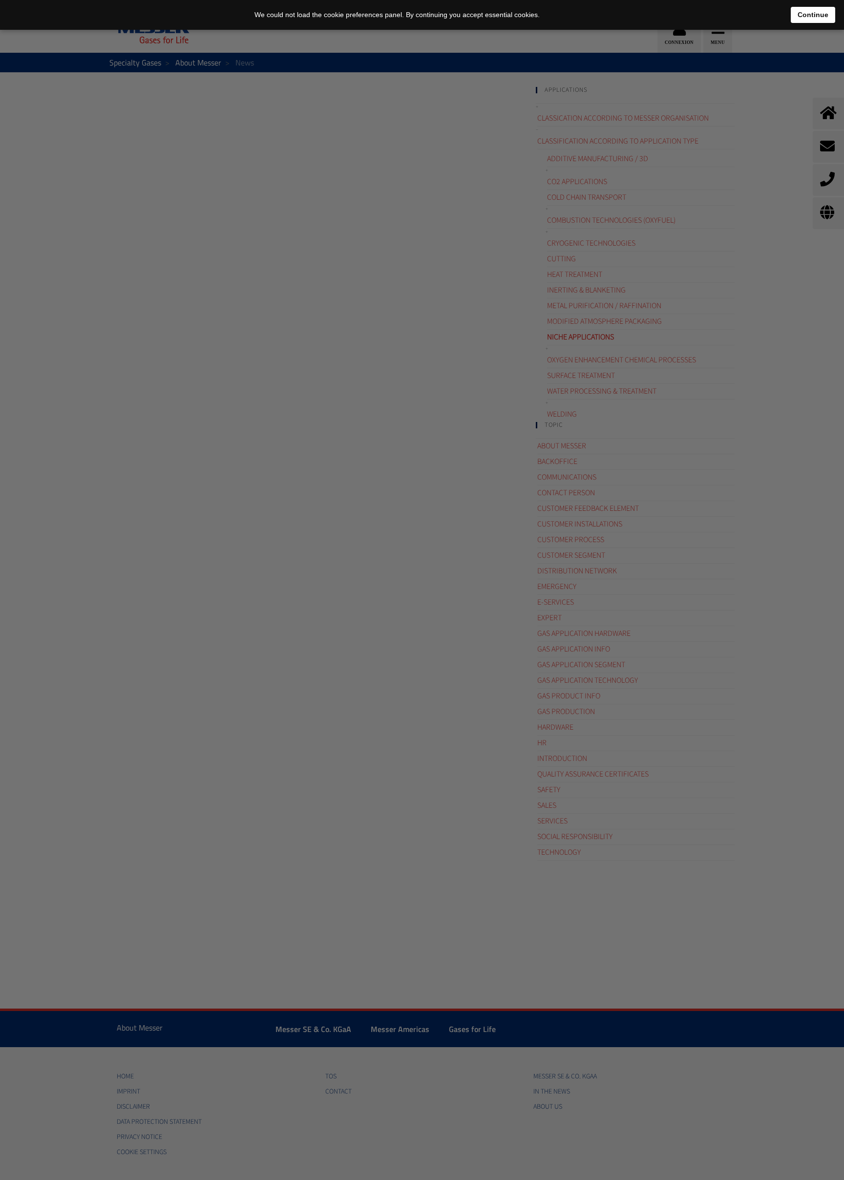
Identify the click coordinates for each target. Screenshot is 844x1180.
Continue (813, 15)
